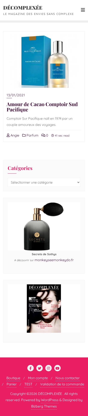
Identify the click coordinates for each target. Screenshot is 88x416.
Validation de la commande (62, 384)
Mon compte (38, 378)
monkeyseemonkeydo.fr (54, 260)
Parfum (32, 135)
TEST (28, 384)
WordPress (50, 400)
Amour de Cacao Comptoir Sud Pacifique (42, 107)
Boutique (13, 378)
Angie (14, 135)
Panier (12, 384)
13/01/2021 (16, 95)
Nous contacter (68, 378)
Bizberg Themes (44, 406)
